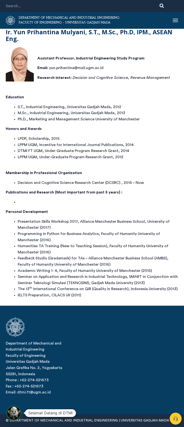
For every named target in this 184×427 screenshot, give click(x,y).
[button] (14, 413)
